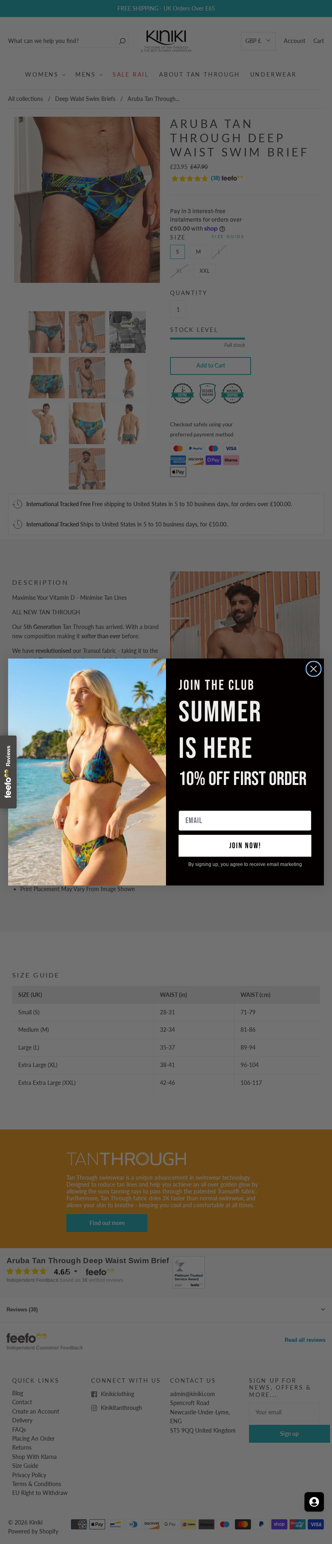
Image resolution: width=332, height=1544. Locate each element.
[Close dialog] (313, 669)
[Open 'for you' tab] (314, 1502)
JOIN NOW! (245, 846)
